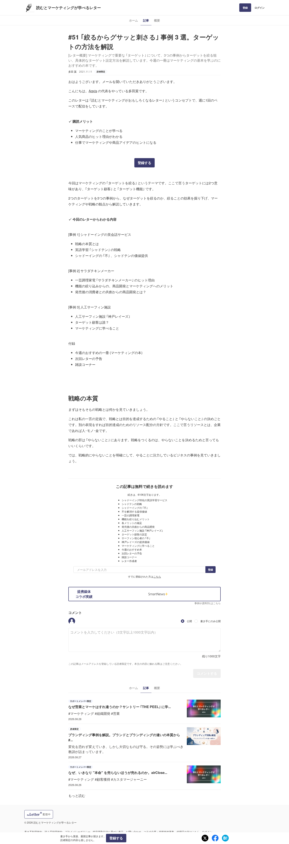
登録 (245, 7)
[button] (71, 621)
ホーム (133, 20)
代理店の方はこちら (188, 831)
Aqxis (93, 90)
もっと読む (76, 795)
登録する (144, 162)
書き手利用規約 (33, 831)
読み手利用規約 (53, 831)
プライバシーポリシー (77, 831)
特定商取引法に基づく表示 (108, 831)
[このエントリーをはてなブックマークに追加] (225, 838)
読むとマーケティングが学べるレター (68, 7)
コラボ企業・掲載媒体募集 (159, 831)
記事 (146, 20)
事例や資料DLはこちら (207, 603)
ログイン (260, 7)
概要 (157, 20)
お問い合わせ (133, 831)
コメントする (207, 673)
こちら (157, 576)
